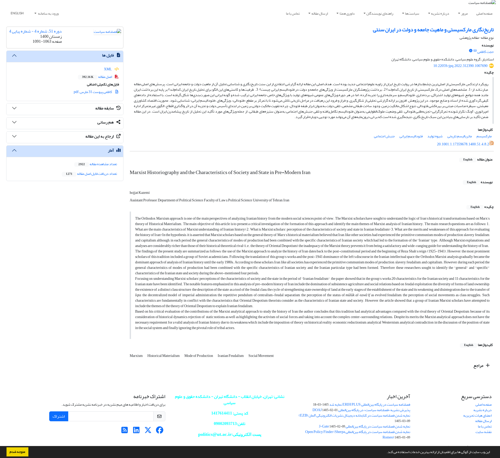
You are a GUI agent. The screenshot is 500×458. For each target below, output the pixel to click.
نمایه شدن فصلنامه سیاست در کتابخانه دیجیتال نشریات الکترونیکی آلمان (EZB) (354, 415)
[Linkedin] (136, 431)
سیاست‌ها (412, 13)
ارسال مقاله (319, 13)
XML (108, 69)
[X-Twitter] (148, 431)
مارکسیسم (484, 136)
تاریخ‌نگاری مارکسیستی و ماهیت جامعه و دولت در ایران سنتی (433, 29)
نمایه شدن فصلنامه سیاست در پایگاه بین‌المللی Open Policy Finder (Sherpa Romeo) (357, 434)
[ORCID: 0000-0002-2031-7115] (470, 50)
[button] (385, 452)
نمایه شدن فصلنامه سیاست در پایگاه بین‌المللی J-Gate (364, 426)
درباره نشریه (440, 13)
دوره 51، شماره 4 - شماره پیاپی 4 (35, 31)
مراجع (478, 365)
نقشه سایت (484, 431)
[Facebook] (159, 431)
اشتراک (59, 416)
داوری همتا (347, 13)
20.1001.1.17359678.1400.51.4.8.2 (463, 144)
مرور (464, 13)
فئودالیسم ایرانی (411, 136)
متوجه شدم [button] (17, 452)
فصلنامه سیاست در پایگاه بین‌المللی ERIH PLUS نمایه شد (369, 404)
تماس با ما (293, 13)
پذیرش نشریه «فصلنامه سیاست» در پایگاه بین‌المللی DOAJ (361, 409)
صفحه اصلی (484, 13)
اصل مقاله (97, 76)
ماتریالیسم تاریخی (459, 136)
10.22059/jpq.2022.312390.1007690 (460, 65)
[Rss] (124, 431)
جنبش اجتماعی (384, 136)
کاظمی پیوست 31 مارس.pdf (93, 91)
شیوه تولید (435, 136)
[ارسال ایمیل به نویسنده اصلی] (475, 50)
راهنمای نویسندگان (379, 13)
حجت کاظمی (485, 51)
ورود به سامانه (48, 13)
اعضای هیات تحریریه (477, 415)
